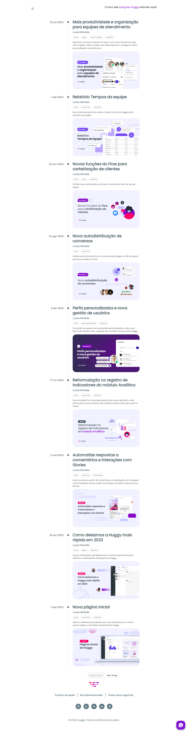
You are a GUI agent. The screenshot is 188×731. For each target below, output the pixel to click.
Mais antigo (112, 675)
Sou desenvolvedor (91, 695)
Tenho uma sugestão (120, 695)
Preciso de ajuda (65, 695)
